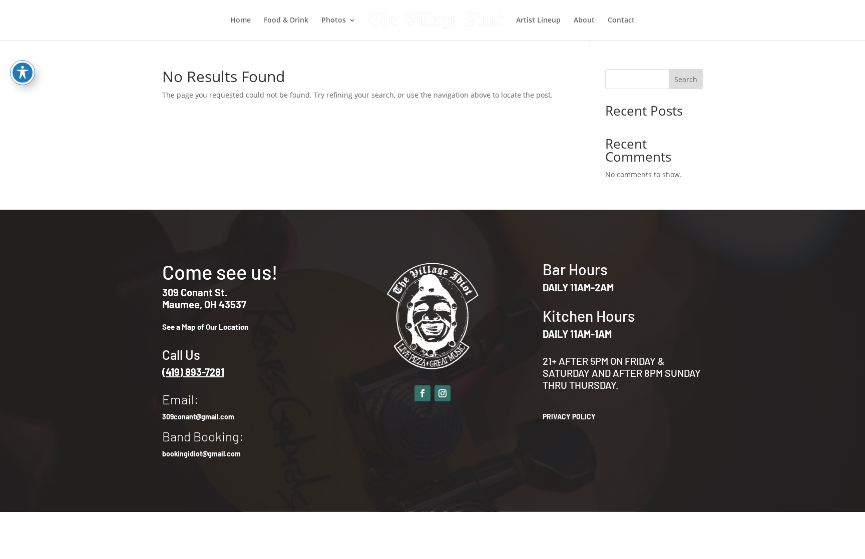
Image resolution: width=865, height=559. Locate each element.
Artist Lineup (538, 21)
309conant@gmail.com (198, 416)
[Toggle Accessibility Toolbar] (23, 73)
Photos (333, 21)
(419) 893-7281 (193, 372)
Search (685, 79)
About (584, 21)
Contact (621, 21)
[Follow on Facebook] (422, 393)
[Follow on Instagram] (443, 393)
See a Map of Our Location (205, 326)
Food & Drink (286, 21)
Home (240, 21)
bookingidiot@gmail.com (201, 453)
